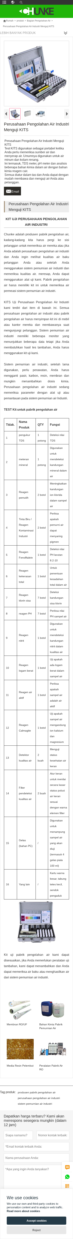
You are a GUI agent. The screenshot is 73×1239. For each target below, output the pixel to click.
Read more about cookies (23, 1211)
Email (12, 190)
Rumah (8, 20)
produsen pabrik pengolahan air (37, 1092)
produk (20, 20)
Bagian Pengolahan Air (39, 20)
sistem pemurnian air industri (35, 1103)
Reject (36, 1230)
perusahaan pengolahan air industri (39, 1098)
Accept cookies (37, 1220)
